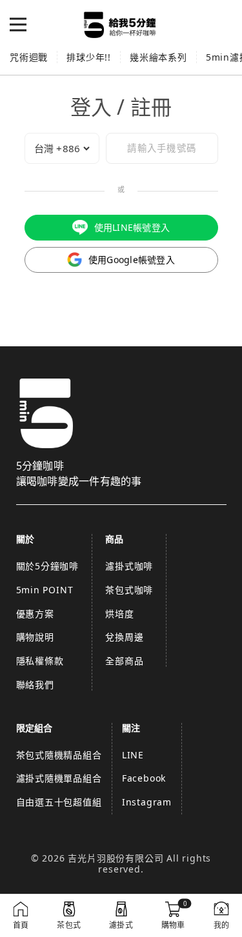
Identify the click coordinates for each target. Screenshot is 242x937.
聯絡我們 (35, 684)
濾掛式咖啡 (129, 566)
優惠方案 (35, 613)
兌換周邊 (124, 637)
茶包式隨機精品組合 (59, 755)
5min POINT (45, 590)
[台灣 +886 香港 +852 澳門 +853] (62, 148)
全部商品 (124, 661)
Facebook (144, 778)
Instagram (147, 802)
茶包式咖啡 (129, 590)
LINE (133, 755)
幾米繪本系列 (158, 57)
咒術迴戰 (29, 57)
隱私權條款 (40, 661)
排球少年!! (88, 57)
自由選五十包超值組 (59, 802)
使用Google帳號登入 (131, 259)
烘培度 (119, 613)
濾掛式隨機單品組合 (59, 778)
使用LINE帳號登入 (132, 227)
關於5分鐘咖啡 (47, 566)
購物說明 (35, 637)
